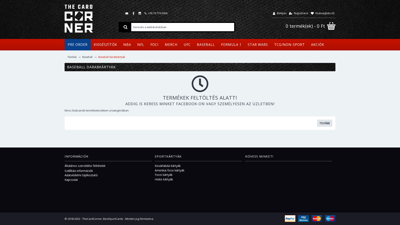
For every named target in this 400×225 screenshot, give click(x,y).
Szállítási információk (79, 171)
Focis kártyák (163, 175)
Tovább (325, 123)
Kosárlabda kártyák (168, 166)
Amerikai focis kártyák (169, 170)
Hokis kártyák (164, 179)
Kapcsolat (71, 180)
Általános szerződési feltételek (85, 166)
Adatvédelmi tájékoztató (81, 175)
